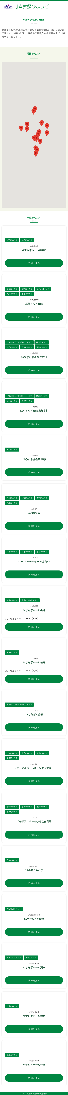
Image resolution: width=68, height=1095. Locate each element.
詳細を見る (34, 263)
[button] (40, 141)
